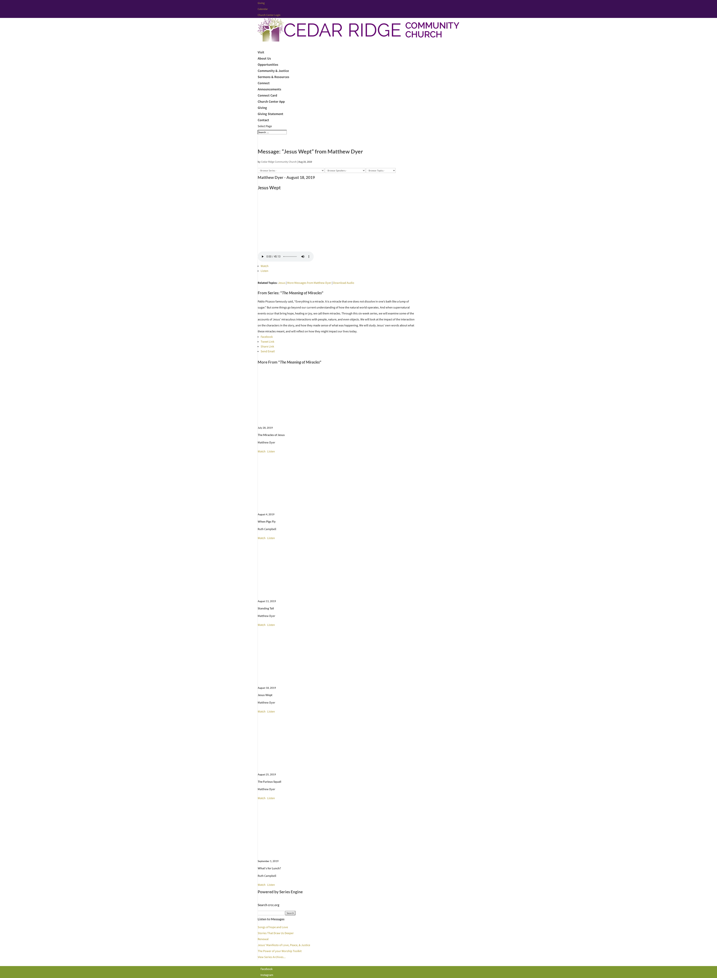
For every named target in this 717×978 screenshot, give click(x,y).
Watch (265, 266)
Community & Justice (273, 71)
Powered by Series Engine (280, 891)
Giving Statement (270, 114)
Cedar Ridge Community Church (279, 161)
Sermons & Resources (273, 77)
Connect (264, 83)
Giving (261, 3)
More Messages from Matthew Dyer (309, 283)
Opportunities (268, 64)
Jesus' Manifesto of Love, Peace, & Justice (284, 945)
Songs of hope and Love (273, 927)
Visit (261, 52)
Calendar (263, 9)
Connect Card (267, 95)
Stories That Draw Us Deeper (276, 933)
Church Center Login (269, 15)
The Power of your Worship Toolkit (280, 951)
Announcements (269, 89)
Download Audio (343, 283)
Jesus (281, 283)
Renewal (263, 939)
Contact (263, 120)
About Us (264, 58)
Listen (264, 271)
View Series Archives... (272, 957)
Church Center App (271, 101)
